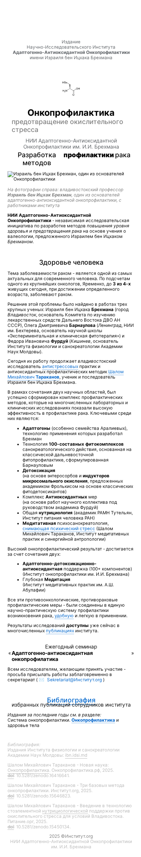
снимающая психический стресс (59, 528)
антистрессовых (60, 366)
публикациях (60, 630)
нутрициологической (65, 811)
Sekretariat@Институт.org (74, 679)
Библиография (71, 700)
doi (11, 775)
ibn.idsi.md (76, 755)
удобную (64, 615)
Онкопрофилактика (28, 770)
